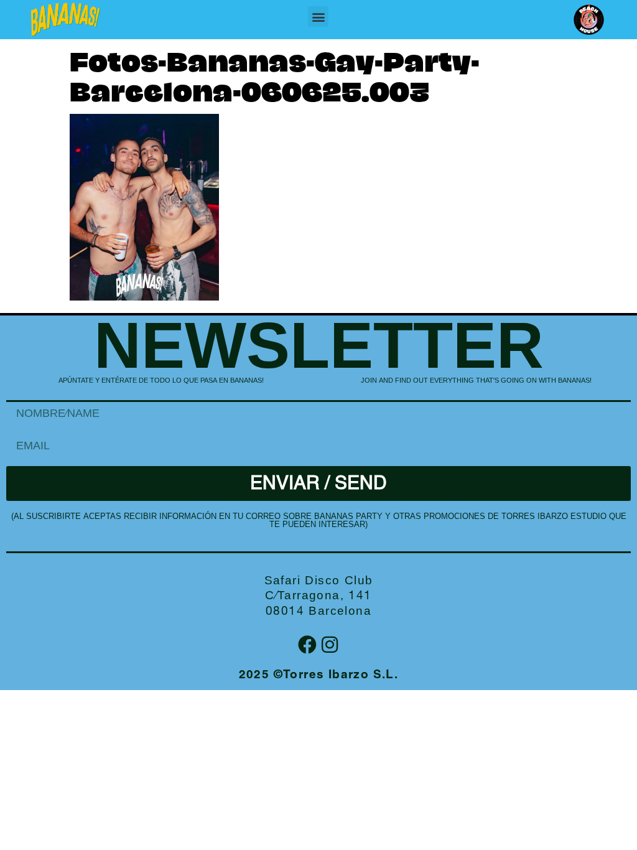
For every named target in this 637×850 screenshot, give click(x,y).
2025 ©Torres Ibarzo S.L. (319, 675)
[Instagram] (329, 644)
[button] (318, 16)
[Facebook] (307, 644)
